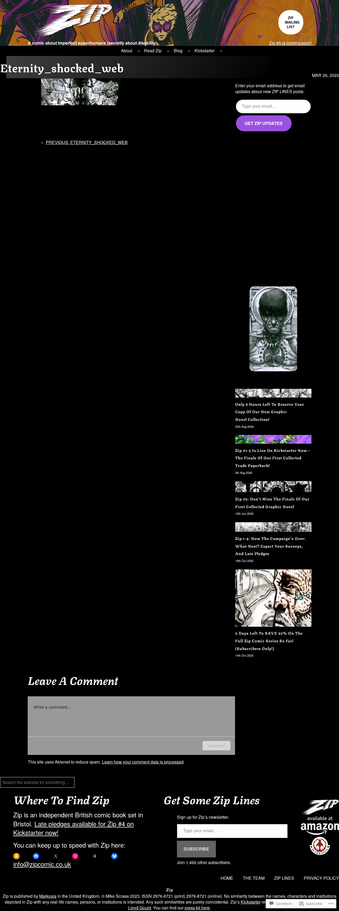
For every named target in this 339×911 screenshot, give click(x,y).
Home (227, 878)
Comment (216, 745)
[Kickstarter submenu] (221, 51)
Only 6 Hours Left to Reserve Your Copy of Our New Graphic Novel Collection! (269, 411)
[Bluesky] (114, 856)
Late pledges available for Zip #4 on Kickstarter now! (73, 828)
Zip (169, 889)
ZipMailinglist (292, 22)
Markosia (47, 896)
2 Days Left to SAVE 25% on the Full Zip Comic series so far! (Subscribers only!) (269, 640)
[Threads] (95, 856)
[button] (273, 328)
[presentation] (263, 367)
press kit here (197, 908)
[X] (55, 856)
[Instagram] (75, 856)
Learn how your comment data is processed (143, 762)
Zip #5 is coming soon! (290, 43)
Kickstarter (251, 902)
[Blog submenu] (189, 51)
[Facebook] (36, 856)
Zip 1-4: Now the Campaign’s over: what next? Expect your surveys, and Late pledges (270, 545)
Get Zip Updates (264, 123)
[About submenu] (138, 51)
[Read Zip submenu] (168, 51)
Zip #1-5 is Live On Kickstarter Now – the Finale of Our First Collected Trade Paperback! (272, 457)
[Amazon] (16, 856)
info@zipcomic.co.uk (42, 864)
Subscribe (196, 849)
